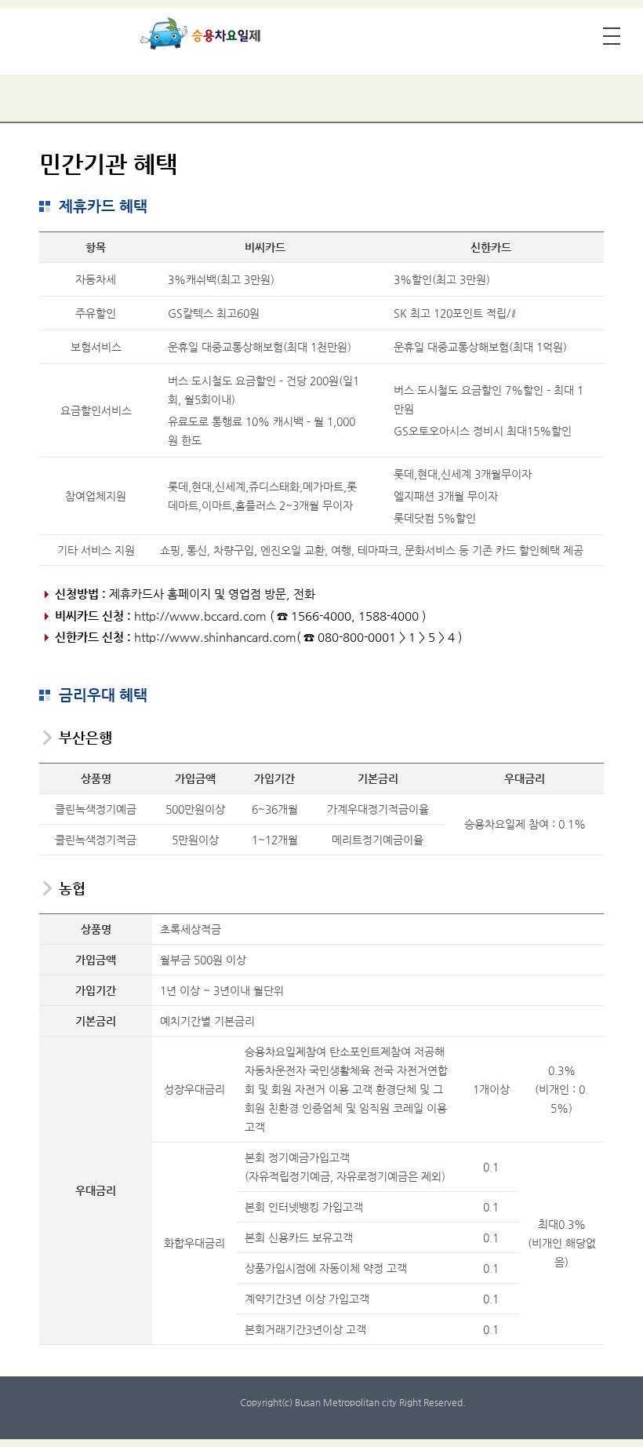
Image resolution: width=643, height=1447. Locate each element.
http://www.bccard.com (200, 615)
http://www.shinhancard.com (215, 636)
